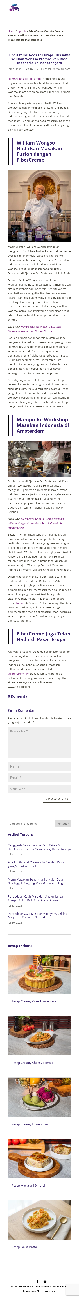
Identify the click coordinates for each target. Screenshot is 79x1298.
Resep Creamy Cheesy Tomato (33, 1063)
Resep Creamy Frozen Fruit (30, 1124)
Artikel (47, 69)
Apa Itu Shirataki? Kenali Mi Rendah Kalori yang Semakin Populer (36, 864)
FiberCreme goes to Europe (24, 78)
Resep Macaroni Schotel (28, 1185)
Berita (56, 69)
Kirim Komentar (57, 799)
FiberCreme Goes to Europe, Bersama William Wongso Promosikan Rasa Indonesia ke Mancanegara (36, 523)
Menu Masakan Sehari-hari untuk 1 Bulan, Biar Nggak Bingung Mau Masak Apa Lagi (36, 881)
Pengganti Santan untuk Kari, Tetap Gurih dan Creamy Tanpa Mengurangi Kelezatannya (39, 847)
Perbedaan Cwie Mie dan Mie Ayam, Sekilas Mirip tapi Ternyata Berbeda (37, 916)
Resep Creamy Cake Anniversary (34, 1001)
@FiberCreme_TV (18, 673)
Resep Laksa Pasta (24, 1247)
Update (21, 31)
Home (11, 31)
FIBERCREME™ (26, 1286)
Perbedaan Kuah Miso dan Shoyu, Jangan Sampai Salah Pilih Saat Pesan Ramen (36, 898)
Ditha (18, 69)
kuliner (20, 603)
